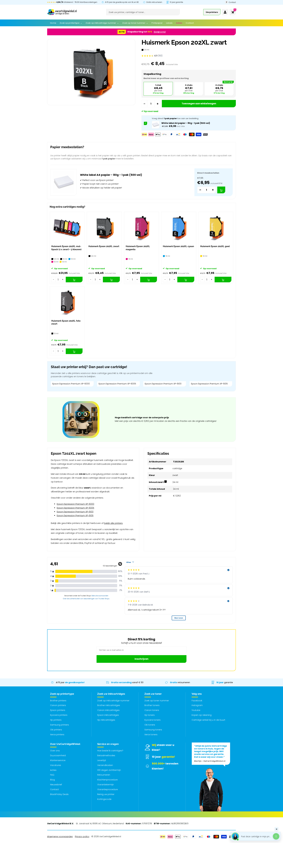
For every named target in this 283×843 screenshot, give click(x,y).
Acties (53, 770)
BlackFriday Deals (59, 794)
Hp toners (149, 715)
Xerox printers (57, 734)
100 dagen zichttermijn (109, 770)
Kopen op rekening (202, 715)
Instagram (197, 705)
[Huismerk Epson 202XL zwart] (104, 227)
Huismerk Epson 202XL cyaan (178, 246)
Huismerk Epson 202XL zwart (103, 246)
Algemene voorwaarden (60, 836)
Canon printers (58, 705)
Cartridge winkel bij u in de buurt (208, 719)
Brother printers (58, 700)
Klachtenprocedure (107, 779)
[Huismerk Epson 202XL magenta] (141, 227)
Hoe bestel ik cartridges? (110, 750)
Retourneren (103, 774)
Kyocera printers (58, 715)
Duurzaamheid (58, 755)
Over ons (55, 750)
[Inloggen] (225, 12)
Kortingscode (104, 799)
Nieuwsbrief (56, 784)
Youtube (196, 710)
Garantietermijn (105, 784)
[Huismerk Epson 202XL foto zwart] (67, 302)
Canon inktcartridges (108, 710)
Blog (52, 779)
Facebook (197, 700)
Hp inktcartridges (106, 719)
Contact (54, 789)
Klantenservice (57, 760)
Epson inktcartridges (108, 715)
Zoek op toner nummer (156, 700)
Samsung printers (59, 724)
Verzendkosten (105, 765)
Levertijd (101, 760)
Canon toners (151, 710)
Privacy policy (82, 836)
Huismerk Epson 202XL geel (215, 246)
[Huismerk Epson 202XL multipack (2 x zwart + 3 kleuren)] (67, 227)
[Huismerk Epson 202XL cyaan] (178, 227)
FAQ (52, 774)
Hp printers (55, 719)
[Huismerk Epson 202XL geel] (216, 227)
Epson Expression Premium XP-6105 (209, 383)
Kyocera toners (152, 719)
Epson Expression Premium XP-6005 (117, 383)
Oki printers (56, 729)
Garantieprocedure (107, 789)
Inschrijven (141, 659)
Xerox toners (150, 734)
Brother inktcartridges (108, 705)
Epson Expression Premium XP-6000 (71, 383)
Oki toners (149, 724)
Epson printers (57, 710)
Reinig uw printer (105, 794)
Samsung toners (153, 729)
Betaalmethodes (106, 755)
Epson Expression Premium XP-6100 (163, 383)
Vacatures (55, 765)
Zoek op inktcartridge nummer (113, 700)
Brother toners (151, 705)
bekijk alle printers (113, 523)
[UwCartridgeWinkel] (62, 12)
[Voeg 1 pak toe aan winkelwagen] (221, 190)
